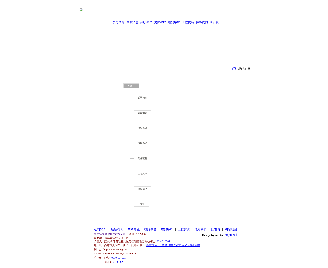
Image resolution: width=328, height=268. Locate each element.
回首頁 (214, 22)
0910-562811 (120, 262)
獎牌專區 (160, 22)
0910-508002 (118, 257)
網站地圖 (231, 229)
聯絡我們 (202, 22)
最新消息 (132, 22)
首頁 (233, 68)
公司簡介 (119, 22)
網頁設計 (231, 235)
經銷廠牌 (174, 22)
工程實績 (188, 22)
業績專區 (146, 22)
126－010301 (162, 241)
